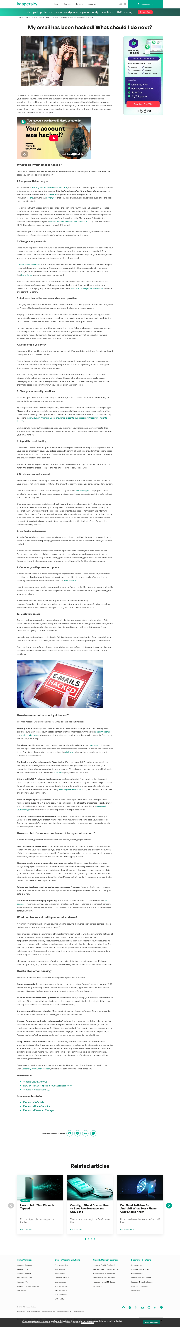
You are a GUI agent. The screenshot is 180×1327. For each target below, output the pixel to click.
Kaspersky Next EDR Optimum (104, 1274)
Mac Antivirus (60, 1269)
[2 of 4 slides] (88, 1239)
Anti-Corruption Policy (33, 1311)
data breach (94, 745)
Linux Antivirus (60, 1282)
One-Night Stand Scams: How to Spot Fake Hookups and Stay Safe (89, 1208)
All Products (97, 1286)
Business (67, 4)
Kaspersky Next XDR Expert (141, 1278)
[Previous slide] (11, 1205)
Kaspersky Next (137, 1265)
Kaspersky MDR (136, 1274)
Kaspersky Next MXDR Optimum (104, 1282)
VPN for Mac (60, 1299)
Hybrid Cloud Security (139, 1286)
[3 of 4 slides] (91, 1239)
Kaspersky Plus (22, 1269)
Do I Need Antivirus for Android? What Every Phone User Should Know (138, 1208)
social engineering (29, 735)
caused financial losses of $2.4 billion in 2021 (69, 221)
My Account (146, 4)
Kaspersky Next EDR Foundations (105, 1269)
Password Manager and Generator (87, 288)
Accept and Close (151, 1322)
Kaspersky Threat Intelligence (141, 1282)
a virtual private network (70, 789)
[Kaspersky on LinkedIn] (136, 1307)
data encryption (84, 490)
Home (56, 4)
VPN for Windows (61, 1286)
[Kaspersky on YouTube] (142, 1307)
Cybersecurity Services (140, 1269)
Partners (79, 4)
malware (52, 194)
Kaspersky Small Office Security (104, 1265)
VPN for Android (61, 1290)
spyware (58, 772)
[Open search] (125, 4)
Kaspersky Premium (24, 1274)
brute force (27, 275)
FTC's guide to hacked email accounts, (50, 187)
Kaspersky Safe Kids (33, 1102)
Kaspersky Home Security (36, 1106)
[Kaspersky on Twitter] (129, 1307)
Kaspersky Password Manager (38, 1110)
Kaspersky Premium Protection (35, 1068)
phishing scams (102, 732)
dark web (69, 752)
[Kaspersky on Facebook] (123, 1307)
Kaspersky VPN (22, 1282)
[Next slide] (169, 1205)
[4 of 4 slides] (94, 1239)
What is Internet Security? (36, 1089)
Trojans (29, 198)
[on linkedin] (85, 1133)
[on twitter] (77, 1133)
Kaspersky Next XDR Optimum (104, 1278)
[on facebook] (69, 1133)
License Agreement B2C (48, 1311)
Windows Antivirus (62, 1278)
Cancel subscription (78, 1311)
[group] (40, 1204)
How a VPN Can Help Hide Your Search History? (47, 1085)
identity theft (70, 580)
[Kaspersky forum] (155, 1307)
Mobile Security (61, 1274)
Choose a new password (29, 264)
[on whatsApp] (93, 1133)
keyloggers (51, 198)
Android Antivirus (61, 1265)
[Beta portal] (161, 1307)
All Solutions (21, 1290)
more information (87, 1323)
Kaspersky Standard (24, 1265)
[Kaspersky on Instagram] (148, 1307)
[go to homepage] (27, 4)
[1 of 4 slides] (85, 1239)
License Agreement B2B (64, 1311)
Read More (25, 1229)
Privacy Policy (21, 1311)
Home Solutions (24, 1260)
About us (92, 4)
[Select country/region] (120, 4)
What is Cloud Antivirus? (35, 1081)
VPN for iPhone (61, 1295)
